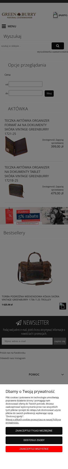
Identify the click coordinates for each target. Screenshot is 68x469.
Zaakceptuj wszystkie (34, 449)
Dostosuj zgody (34, 440)
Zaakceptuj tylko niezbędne (34, 430)
